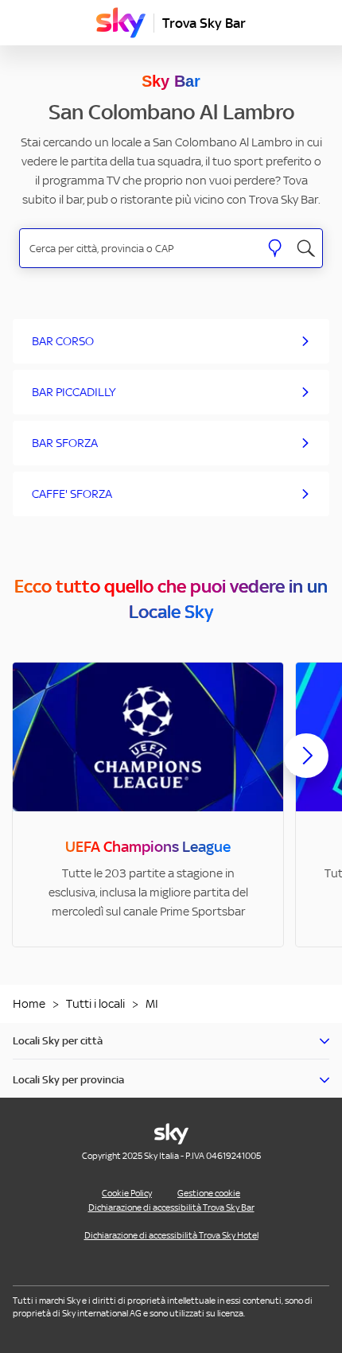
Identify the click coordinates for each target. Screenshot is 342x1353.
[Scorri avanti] (306, 768)
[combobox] (139, 248)
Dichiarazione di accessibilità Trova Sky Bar (171, 1207)
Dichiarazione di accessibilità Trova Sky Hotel (171, 1235)
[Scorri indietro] (36, 765)
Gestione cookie (208, 1193)
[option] (148, 805)
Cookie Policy (127, 1193)
